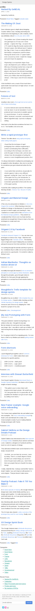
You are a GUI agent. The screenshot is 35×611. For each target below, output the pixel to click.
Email (8, 607)
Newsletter (8, 561)
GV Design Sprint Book (12, 522)
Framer (6, 556)
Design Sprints (7, 2)
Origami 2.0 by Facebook (13, 229)
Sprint (28, 535)
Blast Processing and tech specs (15, 584)
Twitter (3, 607)
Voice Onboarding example (22, 415)
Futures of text (8, 96)
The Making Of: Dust (11, 23)
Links (8, 91)
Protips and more (10, 586)
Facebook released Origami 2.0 (11, 235)
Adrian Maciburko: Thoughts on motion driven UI (16, 263)
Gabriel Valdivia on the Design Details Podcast (15, 431)
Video (6, 572)
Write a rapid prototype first (14, 135)
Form (6, 554)
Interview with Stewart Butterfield (17, 374)
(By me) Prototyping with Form (15, 315)
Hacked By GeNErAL (10, 9)
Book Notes (8, 552)
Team (30, 533)
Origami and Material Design (14, 198)
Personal (20, 537)
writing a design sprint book (23, 530)
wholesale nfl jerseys (19, 533)
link (17, 543)
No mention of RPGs (11, 588)
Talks (6, 568)
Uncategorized (16, 310)
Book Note (10, 19)
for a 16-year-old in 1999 (21, 36)
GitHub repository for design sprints (12, 302)
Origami (7, 563)
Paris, (5, 533)
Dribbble (5, 607)
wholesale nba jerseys (25, 528)
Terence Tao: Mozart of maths (21, 190)
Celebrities (7, 581)
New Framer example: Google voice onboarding (15, 406)
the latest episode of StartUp (11, 490)
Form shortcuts (8, 348)
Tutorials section (18, 239)
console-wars (24, 19)
